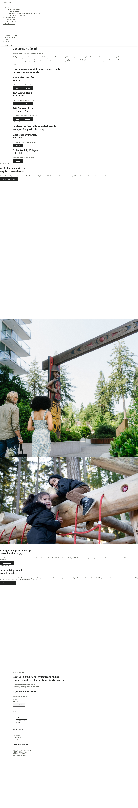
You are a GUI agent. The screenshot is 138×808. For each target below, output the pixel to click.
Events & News (8, 37)
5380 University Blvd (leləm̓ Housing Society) (23, 13)
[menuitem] (21, 11)
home (18, 717)
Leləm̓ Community (9, 24)
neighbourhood (20, 720)
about (18, 722)
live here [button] (18, 145)
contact (18, 724)
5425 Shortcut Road (14, 9)
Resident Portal (6, 2)
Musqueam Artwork (10, 35)
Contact (6, 42)
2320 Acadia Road (13, 11)
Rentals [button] (6, 7)
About (5, 39)
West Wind (11, 20)
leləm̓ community (21, 719)
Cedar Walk (11, 22)
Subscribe (19, 704)
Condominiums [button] (8, 17)
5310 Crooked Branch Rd (16, 15)
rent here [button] (27, 88)
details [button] (17, 88)
